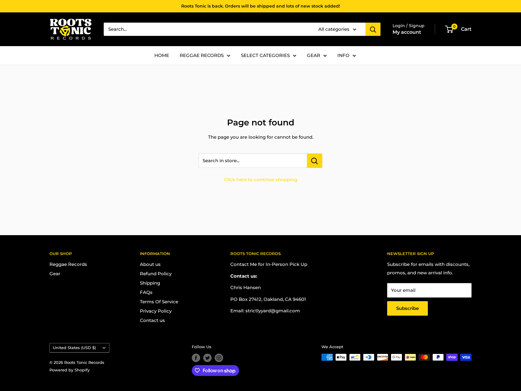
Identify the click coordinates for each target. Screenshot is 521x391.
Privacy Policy (156, 311)
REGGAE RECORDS (202, 55)
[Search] (372, 29)
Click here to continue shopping (260, 179)
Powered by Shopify (69, 369)
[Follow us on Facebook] (196, 358)
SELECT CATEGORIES (265, 55)
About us (150, 264)
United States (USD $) (74, 347)
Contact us (152, 320)
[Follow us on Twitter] (207, 358)
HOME (161, 55)
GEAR (313, 55)
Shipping (150, 283)
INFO (343, 55)
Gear (54, 273)
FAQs (146, 292)
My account (407, 32)
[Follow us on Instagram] (219, 358)
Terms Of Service (159, 301)
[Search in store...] (314, 160)
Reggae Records (68, 264)
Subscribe (407, 308)
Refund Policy (156, 273)
